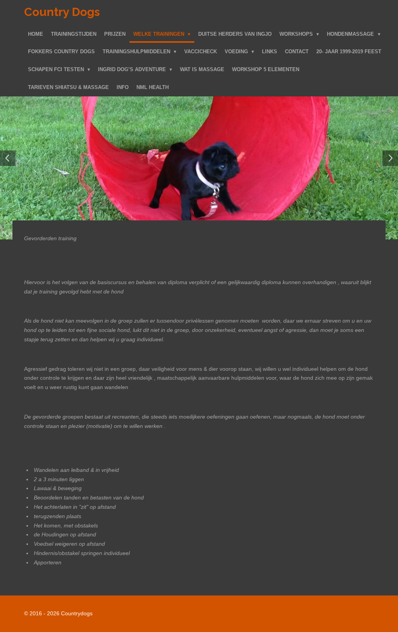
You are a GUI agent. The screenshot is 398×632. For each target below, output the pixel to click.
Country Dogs (62, 12)
